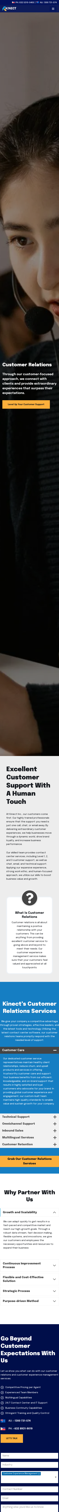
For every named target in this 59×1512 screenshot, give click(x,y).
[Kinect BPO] (9, 8)
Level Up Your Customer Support (26, 404)
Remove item (39, 1474)
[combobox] (29, 1477)
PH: (24, 3)
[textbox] (13, 1479)
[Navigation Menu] (53, 8)
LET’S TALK (11, 1438)
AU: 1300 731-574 (48, 3)
